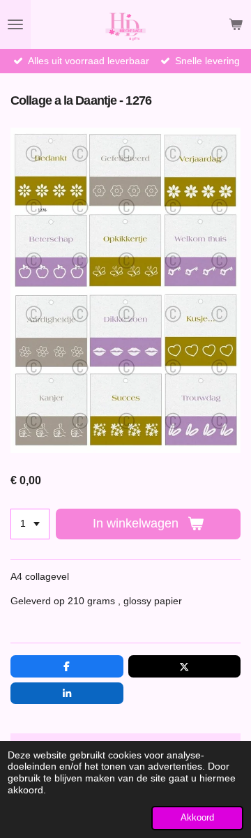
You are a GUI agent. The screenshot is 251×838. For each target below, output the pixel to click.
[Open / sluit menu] (15, 24)
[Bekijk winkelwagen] (235, 24)
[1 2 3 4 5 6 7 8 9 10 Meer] (30, 524)
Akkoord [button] (197, 818)
